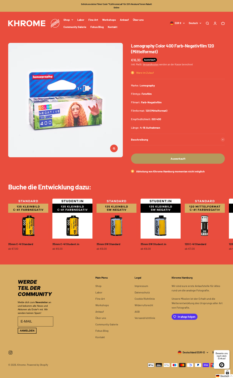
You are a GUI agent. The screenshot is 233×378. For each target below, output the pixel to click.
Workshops (109, 19)
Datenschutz (142, 292)
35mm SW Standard (108, 244)
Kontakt (112, 26)
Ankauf (124, 19)
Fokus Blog (97, 26)
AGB (137, 311)
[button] (224, 376)
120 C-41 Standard (195, 244)
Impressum (141, 285)
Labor (80, 19)
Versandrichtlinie (145, 317)
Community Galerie (74, 26)
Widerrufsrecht (144, 305)
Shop (66, 19)
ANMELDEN (27, 330)
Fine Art (93, 19)
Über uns (138, 19)
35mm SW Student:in (153, 244)
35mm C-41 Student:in (65, 244)
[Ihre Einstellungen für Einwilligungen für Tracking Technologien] (227, 372)
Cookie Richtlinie (145, 298)
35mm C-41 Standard (20, 244)
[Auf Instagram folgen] (10, 352)
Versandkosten (151, 64)
